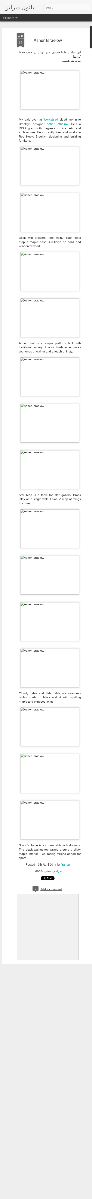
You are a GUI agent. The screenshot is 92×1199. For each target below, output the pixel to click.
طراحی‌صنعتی (53, 871)
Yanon (65, 864)
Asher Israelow (48, 40)
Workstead (50, 119)
